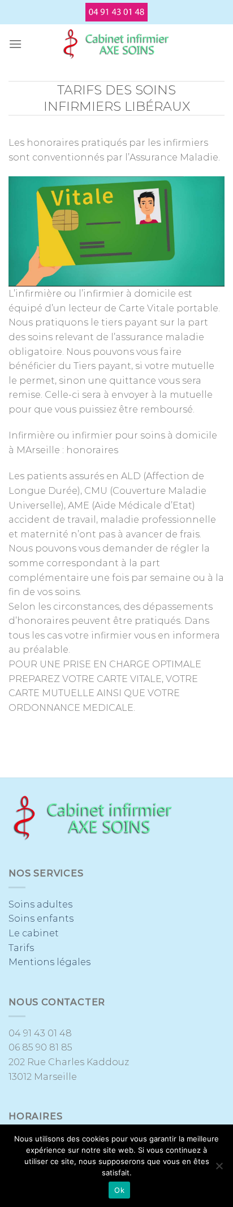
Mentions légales (49, 962)
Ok (119, 1190)
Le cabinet (33, 933)
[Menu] (15, 44)
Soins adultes (40, 904)
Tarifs (21, 948)
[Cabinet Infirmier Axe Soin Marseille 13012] (116, 44)
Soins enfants (41, 918)
